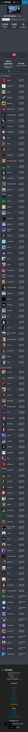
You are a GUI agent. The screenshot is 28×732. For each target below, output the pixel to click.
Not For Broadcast (10, 16)
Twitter (14, 712)
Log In (24, 2)
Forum (23, 19)
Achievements (5, 19)
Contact (14, 693)
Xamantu (16, 677)
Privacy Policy (14, 700)
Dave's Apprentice (8, 62)
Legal (14, 696)
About (14, 691)
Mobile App (14, 687)
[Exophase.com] (6, 2)
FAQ (14, 685)
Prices (19, 19)
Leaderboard (14, 19)
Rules (14, 689)
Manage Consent (14, 698)
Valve (20, 679)
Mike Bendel (17, 675)
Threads (14, 710)
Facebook (14, 714)
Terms (14, 702)
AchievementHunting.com (14, 716)
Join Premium (14, 704)
